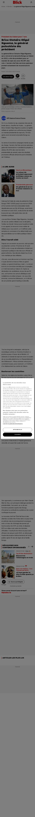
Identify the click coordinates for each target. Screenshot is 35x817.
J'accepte (17, 434)
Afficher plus (17, 429)
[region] (17, 408)
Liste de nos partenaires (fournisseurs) (12, 423)
